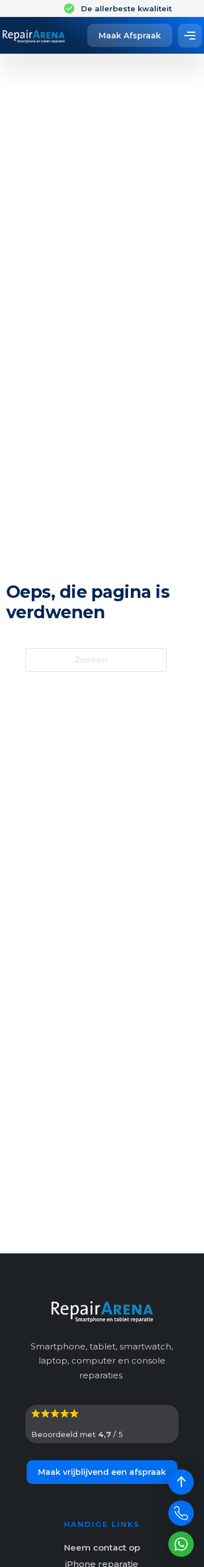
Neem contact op (102, 1547)
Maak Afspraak (130, 36)
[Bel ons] (181, 1513)
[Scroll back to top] (181, 1482)
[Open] (190, 35)
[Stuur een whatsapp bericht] (181, 1544)
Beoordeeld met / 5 (77, 1434)
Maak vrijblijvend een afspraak (102, 1472)
